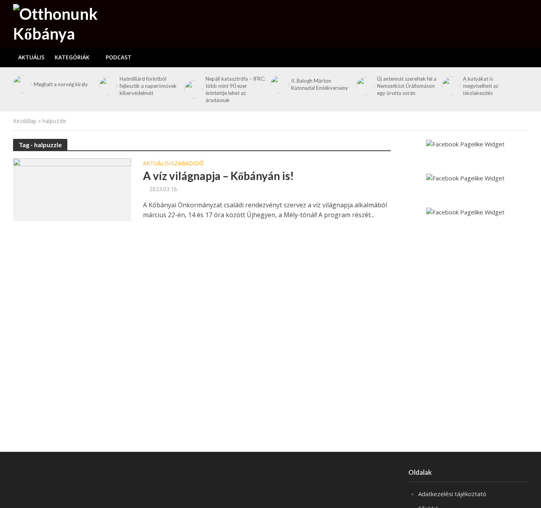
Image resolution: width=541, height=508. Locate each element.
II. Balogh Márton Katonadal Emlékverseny (319, 84)
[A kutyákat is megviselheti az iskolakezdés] (450, 86)
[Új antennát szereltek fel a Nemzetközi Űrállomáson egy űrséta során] (364, 86)
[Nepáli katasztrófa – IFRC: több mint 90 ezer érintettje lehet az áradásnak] (193, 89)
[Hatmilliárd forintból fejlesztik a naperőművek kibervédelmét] (107, 86)
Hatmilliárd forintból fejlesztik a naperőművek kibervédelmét (148, 86)
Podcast (118, 57)
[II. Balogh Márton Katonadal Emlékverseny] (278, 84)
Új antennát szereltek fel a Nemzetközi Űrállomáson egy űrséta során (406, 86)
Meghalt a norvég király (61, 84)
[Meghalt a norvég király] (21, 84)
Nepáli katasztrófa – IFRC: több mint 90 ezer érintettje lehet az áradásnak (235, 89)
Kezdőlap (24, 121)
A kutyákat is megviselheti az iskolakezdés (480, 86)
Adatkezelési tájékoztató (452, 494)
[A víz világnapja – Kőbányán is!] (72, 189)
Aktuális (31, 57)
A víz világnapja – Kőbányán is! (218, 175)
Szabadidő (187, 164)
